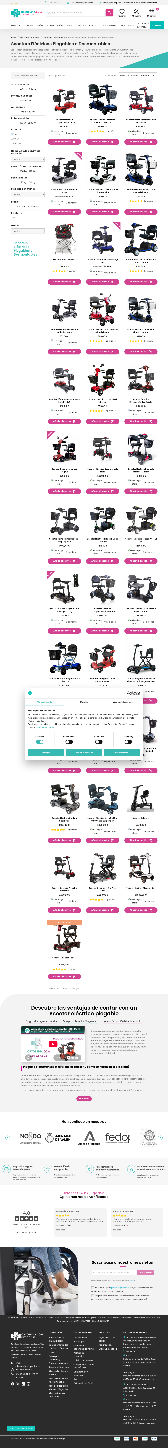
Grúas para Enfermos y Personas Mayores (58, 1359)
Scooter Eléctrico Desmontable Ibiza (102, 470)
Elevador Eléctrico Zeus (64, 259)
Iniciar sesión (105, 1344)
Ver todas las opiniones (26, 1232)
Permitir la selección (84, 753)
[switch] (69, 742)
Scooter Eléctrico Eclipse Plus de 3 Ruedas (102, 540)
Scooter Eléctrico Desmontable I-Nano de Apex (141, 610)
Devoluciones (80, 1337)
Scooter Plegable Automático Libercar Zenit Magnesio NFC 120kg (141, 680)
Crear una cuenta (107, 1348)
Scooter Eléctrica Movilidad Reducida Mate (64, 331)
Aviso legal (79, 1341)
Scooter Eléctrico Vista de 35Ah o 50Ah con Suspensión (102, 819)
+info (132, 1281)
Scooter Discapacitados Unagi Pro (103, 261)
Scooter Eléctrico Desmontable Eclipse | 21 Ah (64, 540)
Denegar (46, 753)
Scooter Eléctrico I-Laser (64, 957)
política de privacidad (120, 1288)
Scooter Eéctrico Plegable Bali (141, 888)
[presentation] (7, 1137)
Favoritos (122, 16)
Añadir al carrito (64, 142)
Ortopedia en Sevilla (84, 1383)
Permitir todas (121, 753)
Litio (17, 143)
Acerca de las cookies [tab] (123, 702)
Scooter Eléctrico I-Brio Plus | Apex (103, 889)
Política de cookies (83, 1360)
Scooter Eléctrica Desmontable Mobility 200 (64, 400)
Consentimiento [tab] (44, 702)
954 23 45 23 (55, 2)
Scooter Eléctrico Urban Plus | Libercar (102, 400)
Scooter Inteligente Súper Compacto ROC (102, 680)
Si (15, 217)
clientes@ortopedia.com (82, 2)
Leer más (84, 1098)
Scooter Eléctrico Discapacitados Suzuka (141, 400)
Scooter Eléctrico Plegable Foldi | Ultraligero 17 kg (64, 610)
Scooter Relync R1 (141, 818)
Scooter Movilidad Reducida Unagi (64, 191)
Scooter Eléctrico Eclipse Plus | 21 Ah (141, 540)
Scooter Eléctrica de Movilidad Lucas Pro (141, 121)
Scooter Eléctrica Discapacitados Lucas (64, 121)
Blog (76, 1379)
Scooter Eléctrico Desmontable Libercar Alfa (102, 191)
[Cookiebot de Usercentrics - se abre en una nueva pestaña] (128, 693)
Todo (15, 134)
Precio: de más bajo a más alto (137, 75)
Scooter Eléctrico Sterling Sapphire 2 (64, 819)
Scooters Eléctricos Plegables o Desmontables (25, 249)
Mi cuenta (136, 16)
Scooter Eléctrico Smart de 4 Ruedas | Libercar (103, 121)
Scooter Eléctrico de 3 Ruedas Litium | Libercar (141, 331)
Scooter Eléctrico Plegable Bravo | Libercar (64, 680)
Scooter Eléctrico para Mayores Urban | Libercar (102, 331)
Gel (17, 138)
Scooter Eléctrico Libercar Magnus (64, 470)
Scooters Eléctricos (59, 1367)
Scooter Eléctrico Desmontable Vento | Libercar (141, 261)
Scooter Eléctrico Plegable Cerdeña (64, 889)
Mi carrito (151, 16)
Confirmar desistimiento (21, 1428)
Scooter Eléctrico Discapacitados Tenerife (103, 610)
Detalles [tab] (84, 702)
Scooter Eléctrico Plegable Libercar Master (141, 470)
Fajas (51, 1352)
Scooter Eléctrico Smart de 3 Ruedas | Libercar (141, 191)
